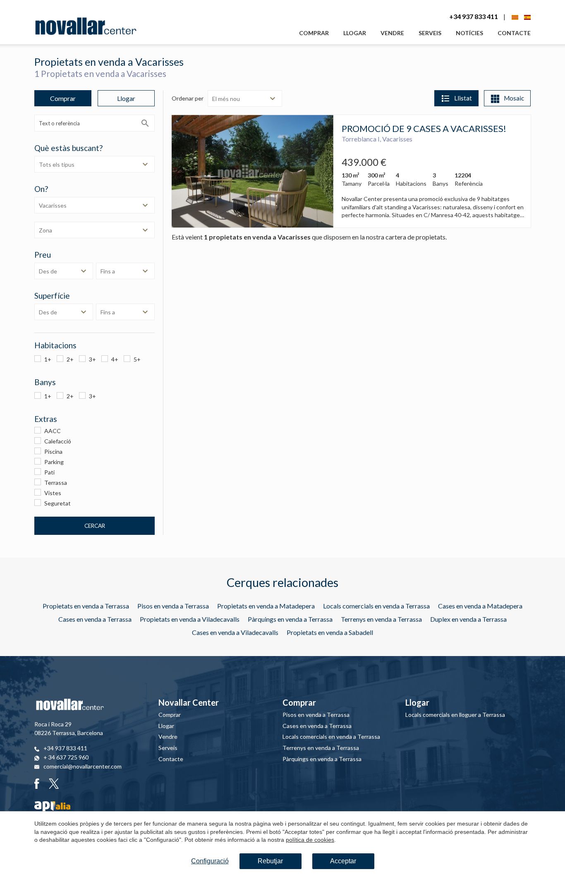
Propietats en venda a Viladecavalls (189, 619)
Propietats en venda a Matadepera (266, 606)
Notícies (469, 32)
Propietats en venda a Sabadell (330, 632)
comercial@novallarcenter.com (82, 766)
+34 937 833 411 (473, 16)
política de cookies (310, 839)
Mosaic (514, 98)
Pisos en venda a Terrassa (173, 606)
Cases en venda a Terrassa (95, 619)
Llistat (463, 98)
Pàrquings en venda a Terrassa (290, 619)
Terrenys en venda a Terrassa (381, 619)
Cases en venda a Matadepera (480, 606)
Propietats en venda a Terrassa (86, 606)
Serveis (430, 32)
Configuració (210, 861)
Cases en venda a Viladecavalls (235, 632)
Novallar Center (188, 702)
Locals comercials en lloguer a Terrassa (455, 714)
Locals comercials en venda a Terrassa (376, 606)
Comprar (314, 32)
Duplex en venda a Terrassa (468, 619)
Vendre (392, 32)
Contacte (514, 32)
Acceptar (343, 861)
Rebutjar (270, 861)
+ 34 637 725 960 (66, 757)
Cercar (94, 525)
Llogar (354, 32)
